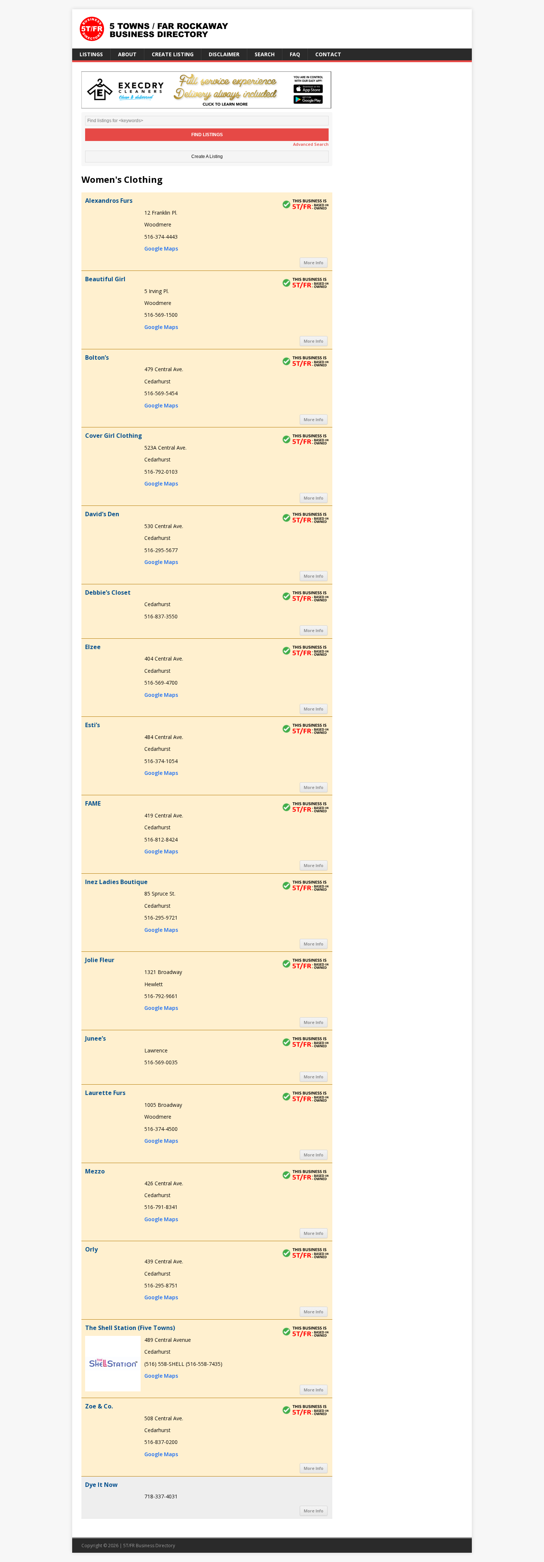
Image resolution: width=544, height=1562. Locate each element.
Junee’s (95, 1038)
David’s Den (102, 514)
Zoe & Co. (99, 1406)
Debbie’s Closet (108, 592)
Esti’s (92, 725)
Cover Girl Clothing (113, 435)
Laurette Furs (105, 1093)
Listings (91, 54)
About (127, 54)
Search (265, 54)
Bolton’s (97, 357)
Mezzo (95, 1171)
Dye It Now (101, 1485)
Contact (328, 54)
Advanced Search (311, 144)
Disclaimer (224, 54)
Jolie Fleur (99, 960)
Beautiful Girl (105, 279)
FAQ (295, 54)
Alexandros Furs (108, 200)
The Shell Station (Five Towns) (130, 1328)
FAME (93, 803)
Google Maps (161, 248)
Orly (91, 1249)
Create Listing (173, 54)
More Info (313, 262)
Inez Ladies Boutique (116, 882)
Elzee (93, 647)
